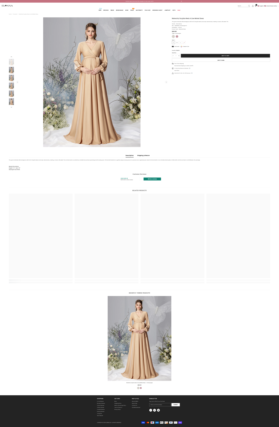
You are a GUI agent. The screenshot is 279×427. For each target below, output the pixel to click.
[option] (92, 82)
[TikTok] (158, 410)
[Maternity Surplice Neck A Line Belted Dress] (139, 338)
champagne (138, 388)
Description (130, 155)
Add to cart (226, 55)
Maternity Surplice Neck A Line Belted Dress (139, 382)
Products (15, 14)
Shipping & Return (143, 155)
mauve (141, 388)
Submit (175, 404)
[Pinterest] (154, 410)
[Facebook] (150, 410)
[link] (41, 280)
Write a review (152, 179)
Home (10, 14)
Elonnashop (179, 23)
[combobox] (242, 6)
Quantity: (174, 52)
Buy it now (221, 60)
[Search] (244, 6)
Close (181, 1)
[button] (268, 6)
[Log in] (253, 6)
